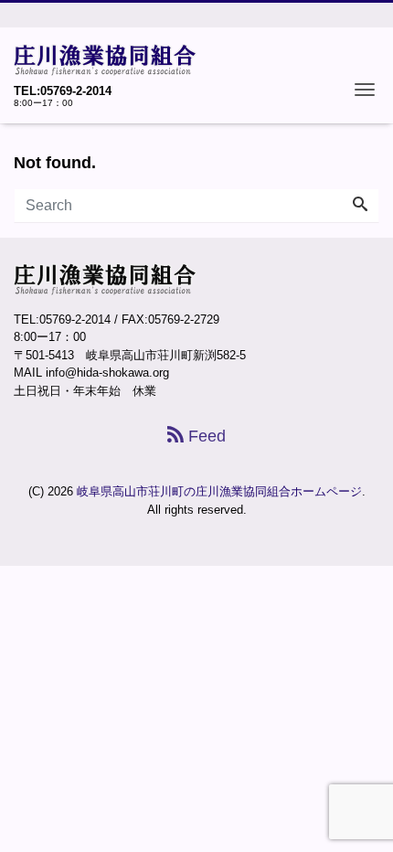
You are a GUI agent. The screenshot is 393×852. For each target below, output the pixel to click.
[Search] (360, 205)
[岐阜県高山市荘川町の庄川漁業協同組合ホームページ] (105, 58)
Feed (205, 436)
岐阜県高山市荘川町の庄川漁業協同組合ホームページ (219, 491)
